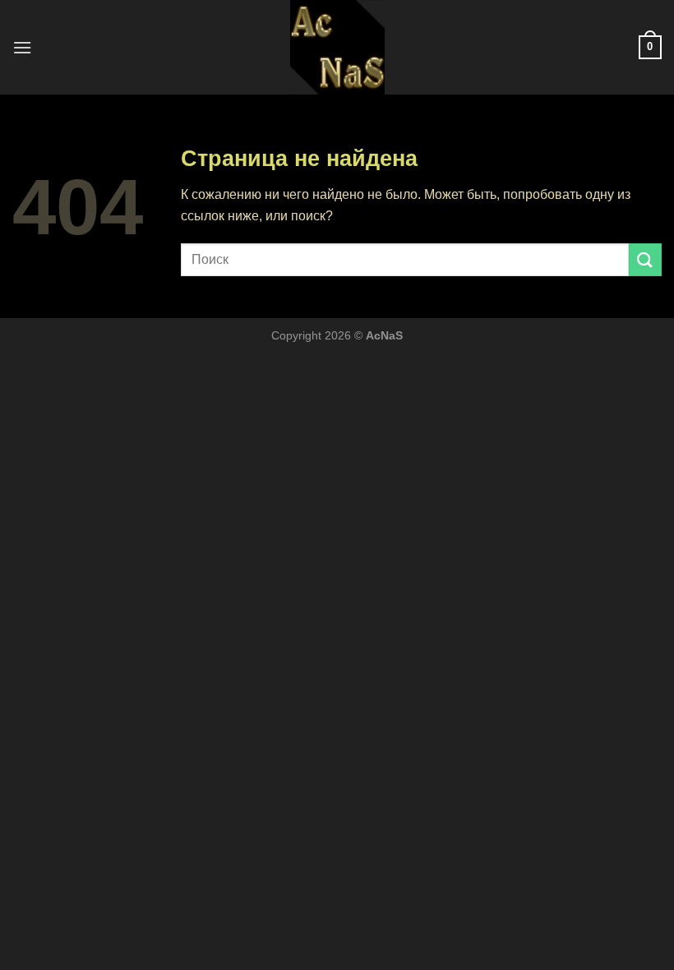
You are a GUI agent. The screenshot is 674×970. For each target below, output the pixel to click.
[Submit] (645, 259)
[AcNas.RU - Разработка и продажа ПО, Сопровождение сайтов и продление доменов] (337, 47)
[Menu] (22, 47)
